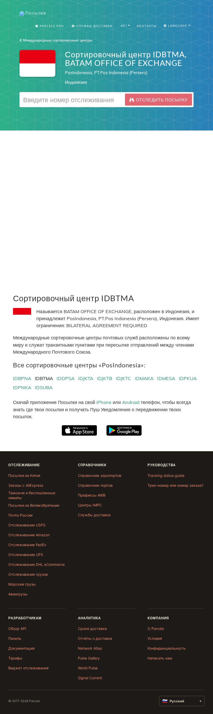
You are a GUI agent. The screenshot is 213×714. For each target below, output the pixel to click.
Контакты (147, 26)
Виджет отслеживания (28, 668)
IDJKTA (85, 378)
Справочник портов (95, 485)
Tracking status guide (166, 475)
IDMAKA (144, 378)
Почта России (20, 515)
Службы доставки (94, 515)
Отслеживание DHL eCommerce (36, 564)
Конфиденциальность (167, 648)
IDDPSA (66, 378)
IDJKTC (123, 378)
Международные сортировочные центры (57, 40)
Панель (14, 638)
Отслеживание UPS (25, 554)
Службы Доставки (94, 26)
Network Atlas (90, 648)
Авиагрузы (18, 594)
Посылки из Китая (24, 475)
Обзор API (17, 628)
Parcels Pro (51, 26)
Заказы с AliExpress (25, 485)
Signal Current (90, 678)
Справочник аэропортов (99, 475)
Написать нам (160, 658)
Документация (21, 648)
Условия (155, 638)
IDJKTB (104, 378)
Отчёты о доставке (95, 638)
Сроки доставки (92, 628)
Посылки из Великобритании (33, 505)
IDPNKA (22, 387)
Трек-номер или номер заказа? (175, 485)
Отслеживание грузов (28, 574)
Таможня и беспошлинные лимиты (31, 495)
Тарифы (15, 658)
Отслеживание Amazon (29, 535)
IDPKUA (188, 378)
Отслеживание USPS (26, 525)
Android (130, 402)
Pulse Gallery (89, 658)
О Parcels (156, 628)
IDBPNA (22, 378)
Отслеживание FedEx (27, 545)
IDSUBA (43, 387)
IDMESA (166, 378)
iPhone (103, 402)
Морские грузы (22, 584)
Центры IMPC (90, 505)
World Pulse (88, 668)
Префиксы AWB (91, 495)
